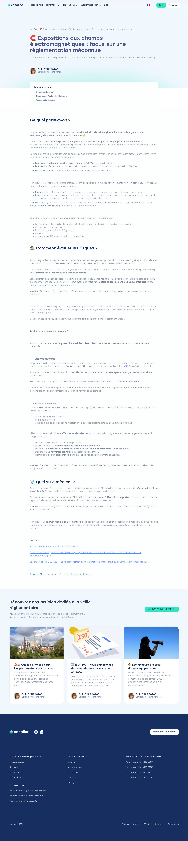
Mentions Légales (130, 824)
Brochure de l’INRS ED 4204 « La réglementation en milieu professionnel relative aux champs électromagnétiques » (90, 562)
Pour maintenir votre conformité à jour (27, 796)
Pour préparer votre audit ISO (23, 801)
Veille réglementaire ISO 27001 (139, 767)
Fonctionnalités (16, 762)
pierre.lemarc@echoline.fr (78, 574)
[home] (15, 5)
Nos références (75, 767)
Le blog (71, 783)
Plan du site (173, 824)
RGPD (146, 824)
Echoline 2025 (15, 824)
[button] (44, 5)
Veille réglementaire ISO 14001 (139, 772)
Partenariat (73, 772)
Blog (36, 29)
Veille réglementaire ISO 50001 (139, 762)
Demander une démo (164, 732)
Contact (158, 824)
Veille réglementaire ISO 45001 (139, 777)
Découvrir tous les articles (162, 609)
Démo (161, 5)
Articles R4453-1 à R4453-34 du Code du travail (55, 547)
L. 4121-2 (126, 366)
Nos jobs (71, 777)
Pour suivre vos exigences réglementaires (28, 791)
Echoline (71, 762)
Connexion (173, 5)
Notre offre (14, 767)
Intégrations (15, 777)
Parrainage (14, 772)
